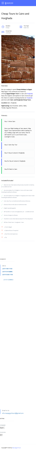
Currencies (3, 432)
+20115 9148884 (7, 271)
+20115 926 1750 (7, 274)
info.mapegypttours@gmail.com (13, 413)
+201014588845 (8, 279)
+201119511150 (7, 268)
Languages (3, 425)
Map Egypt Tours (16, 448)
